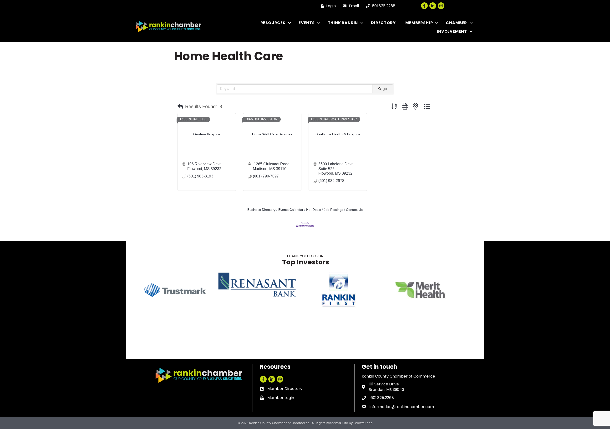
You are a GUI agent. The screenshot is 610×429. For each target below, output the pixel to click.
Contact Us (354, 210)
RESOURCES (272, 22)
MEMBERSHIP (419, 22)
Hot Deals (313, 210)
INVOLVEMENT (452, 31)
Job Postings (333, 210)
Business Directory (261, 210)
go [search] (385, 89)
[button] (180, 106)
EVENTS (307, 22)
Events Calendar (290, 210)
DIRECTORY (383, 22)
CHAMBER (456, 22)
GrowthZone (363, 423)
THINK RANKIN (343, 22)
